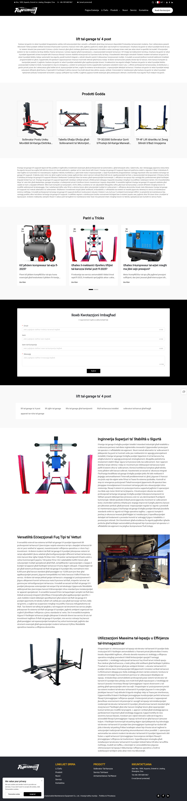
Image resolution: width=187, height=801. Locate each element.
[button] (91, 289)
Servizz (133, 10)
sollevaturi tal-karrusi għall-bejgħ (137, 408)
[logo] (26, 10)
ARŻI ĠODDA (35, 119)
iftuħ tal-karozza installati (108, 408)
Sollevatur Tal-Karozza (103, 768)
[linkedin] (172, 2)
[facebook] (169, 2)
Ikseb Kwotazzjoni (162, 10)
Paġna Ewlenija (92, 10)
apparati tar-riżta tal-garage (32, 413)
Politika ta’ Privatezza (107, 796)
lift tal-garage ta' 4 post (30, 408)
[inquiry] (183, 391)
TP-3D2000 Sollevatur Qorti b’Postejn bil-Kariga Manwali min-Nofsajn (113, 141)
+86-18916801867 (66, 2)
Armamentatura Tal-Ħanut (105, 776)
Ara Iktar (22, 282)
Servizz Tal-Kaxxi (101, 772)
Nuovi (125, 10)
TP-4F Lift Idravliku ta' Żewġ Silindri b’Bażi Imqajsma (152, 141)
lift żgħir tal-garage (53, 408)
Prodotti (114, 10)
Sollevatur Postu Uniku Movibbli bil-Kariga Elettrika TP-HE (35, 141)
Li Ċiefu (104, 10)
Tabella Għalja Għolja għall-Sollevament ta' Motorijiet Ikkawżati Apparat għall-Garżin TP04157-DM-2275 (74, 141)
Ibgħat (93, 371)
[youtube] (167, 2)
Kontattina (143, 10)
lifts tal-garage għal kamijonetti (79, 408)
